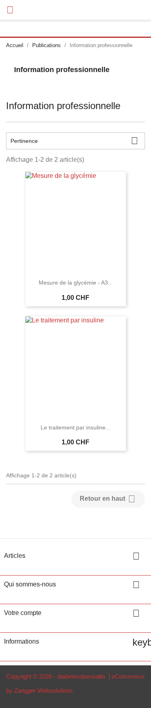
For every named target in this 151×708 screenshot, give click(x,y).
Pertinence (74, 140)
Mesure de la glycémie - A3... (76, 282)
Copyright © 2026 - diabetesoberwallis (56, 676)
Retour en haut (107, 498)
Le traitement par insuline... (75, 427)
